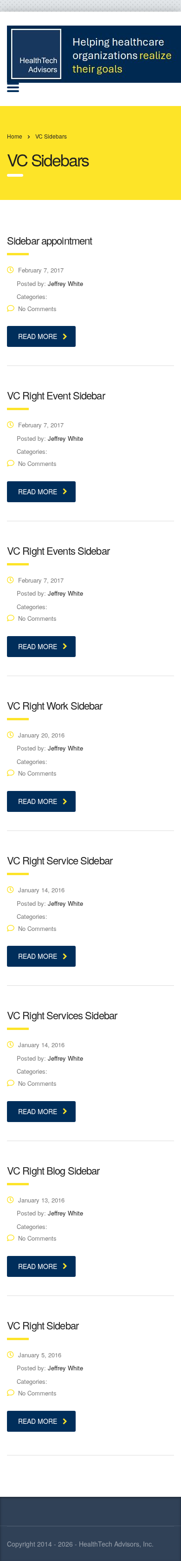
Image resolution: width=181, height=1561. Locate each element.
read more (37, 336)
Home (14, 136)
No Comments (37, 308)
